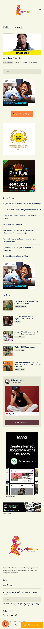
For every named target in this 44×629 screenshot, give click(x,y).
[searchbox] (20, 71)
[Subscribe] (39, 599)
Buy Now (25, 622)
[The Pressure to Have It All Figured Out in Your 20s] (8, 321)
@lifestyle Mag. (17, 380)
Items (5, 580)
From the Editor (7, 62)
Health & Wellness (20, 306)
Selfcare (17, 321)
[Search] (39, 72)
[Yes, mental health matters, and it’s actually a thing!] (8, 305)
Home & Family (19, 337)
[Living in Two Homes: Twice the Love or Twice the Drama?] (8, 336)
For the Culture (19, 369)
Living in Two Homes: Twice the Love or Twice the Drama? (26, 333)
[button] (3, 10)
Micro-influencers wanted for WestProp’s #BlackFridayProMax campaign (27, 364)
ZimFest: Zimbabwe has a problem (15, 256)
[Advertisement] (22, 463)
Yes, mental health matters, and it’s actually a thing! (22, 204)
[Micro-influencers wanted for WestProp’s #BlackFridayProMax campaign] (8, 366)
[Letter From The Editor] (22, 44)
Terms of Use (36, 605)
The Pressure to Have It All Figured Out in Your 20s (22, 210)
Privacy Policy (24, 605)
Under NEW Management (12, 224)
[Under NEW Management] (8, 351)
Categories (7, 585)
